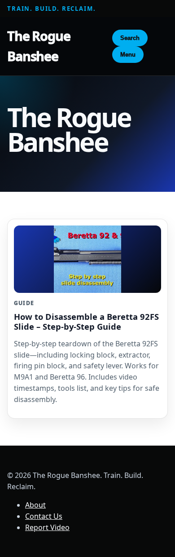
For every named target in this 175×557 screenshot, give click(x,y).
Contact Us (43, 516)
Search (130, 38)
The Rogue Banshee (38, 46)
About (35, 505)
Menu (128, 54)
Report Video (47, 527)
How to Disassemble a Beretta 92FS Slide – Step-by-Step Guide (86, 321)
